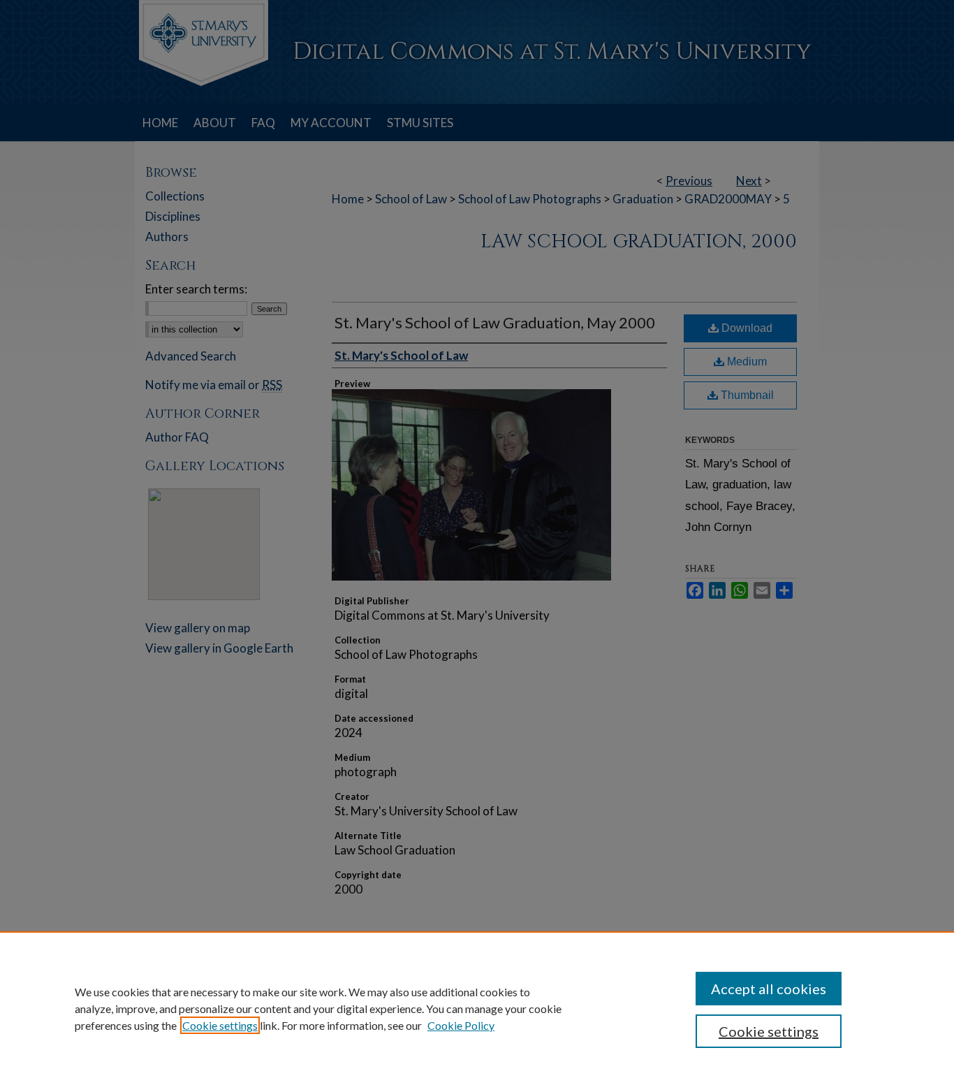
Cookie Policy (460, 1025)
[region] (477, 1008)
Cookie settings (220, 1025)
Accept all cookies (768, 988)
